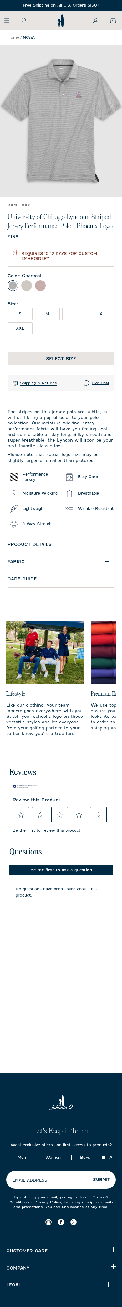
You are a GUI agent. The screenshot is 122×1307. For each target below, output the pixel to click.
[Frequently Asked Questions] (61, 5)
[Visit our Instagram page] (48, 1222)
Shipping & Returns (38, 383)
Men (22, 1157)
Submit (101, 1179)
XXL (20, 328)
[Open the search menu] (24, 20)
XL (102, 313)
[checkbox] (11, 1157)
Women (53, 1157)
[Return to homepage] (61, 20)
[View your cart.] (109, 20)
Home (13, 37)
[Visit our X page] (73, 1222)
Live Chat (100, 383)
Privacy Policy (47, 1202)
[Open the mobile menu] (9, 20)
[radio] (13, 285)
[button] (21, 815)
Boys (85, 1157)
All (111, 1157)
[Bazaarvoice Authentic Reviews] (25, 786)
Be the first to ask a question (61, 870)
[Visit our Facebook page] (61, 1222)
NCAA (29, 37)
